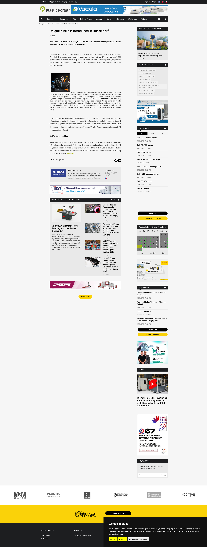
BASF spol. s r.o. (74, 170)
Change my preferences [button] (138, 539)
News (109, 19)
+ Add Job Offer (153, 334)
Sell (163, 133)
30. (166, 247)
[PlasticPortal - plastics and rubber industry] (55, 10)
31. (140, 250)
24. (140, 247)
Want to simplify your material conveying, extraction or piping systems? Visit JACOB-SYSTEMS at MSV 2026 (74, 2)
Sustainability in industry (147, 70)
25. (144, 247)
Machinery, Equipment (146, 76)
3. (139, 237)
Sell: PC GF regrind (144, 181)
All (142, 133)
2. (165, 234)
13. (153, 240)
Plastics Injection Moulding (148, 82)
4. (144, 237)
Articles (99, 19)
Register (147, 2)
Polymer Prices (86, 19)
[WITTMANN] (85, 286)
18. (144, 243)
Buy (152, 133)
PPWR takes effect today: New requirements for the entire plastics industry (150, 56)
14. (158, 240)
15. (162, 240)
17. (140, 243)
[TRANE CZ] (85, 190)
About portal (45, 535)
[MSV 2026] (152, 435)
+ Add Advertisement (152, 218)
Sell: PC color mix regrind (147, 138)
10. (140, 240)
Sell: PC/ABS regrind (145, 145)
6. (153, 237)
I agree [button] (112, 539)
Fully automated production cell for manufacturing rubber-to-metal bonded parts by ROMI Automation (152, 402)
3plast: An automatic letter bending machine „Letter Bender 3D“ (65, 228)
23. (166, 243)
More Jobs (152, 329)
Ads (74, 19)
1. (161, 234)
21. (158, 243)
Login (154, 2)
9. (165, 237)
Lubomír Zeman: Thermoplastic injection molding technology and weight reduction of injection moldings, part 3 (110, 264)
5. (148, 237)
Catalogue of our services (82, 535)
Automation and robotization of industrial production (150, 86)
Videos (144, 19)
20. (153, 243)
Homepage (42, 24)
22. (162, 243)
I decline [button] (122, 539)
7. (157, 237)
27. (153, 247)
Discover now (118, 513)
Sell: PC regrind (143, 188)
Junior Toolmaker (144, 311)
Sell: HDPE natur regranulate (148, 174)
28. (158, 247)
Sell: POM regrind (144, 152)
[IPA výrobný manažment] (152, 353)
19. (149, 243)
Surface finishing (145, 73)
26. (149, 247)
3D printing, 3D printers (146, 90)
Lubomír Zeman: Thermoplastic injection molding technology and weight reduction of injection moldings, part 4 (110, 211)
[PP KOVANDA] (152, 111)
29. (162, 247)
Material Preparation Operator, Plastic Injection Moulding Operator (152, 320)
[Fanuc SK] (152, 270)
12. (149, 240)
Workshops (132, 19)
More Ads (152, 213)
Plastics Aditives (144, 79)
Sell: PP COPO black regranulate (149, 167)
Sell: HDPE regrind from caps (148, 160)
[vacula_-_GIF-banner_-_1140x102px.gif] (119, 10)
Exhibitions (119, 19)
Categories (51, 19)
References (45, 539)
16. (166, 240)
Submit (163, 475)
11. (144, 240)
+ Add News (85, 297)
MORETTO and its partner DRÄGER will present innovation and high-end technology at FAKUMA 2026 (110, 246)
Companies (64, 19)
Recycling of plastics (146, 93)
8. (161, 237)
